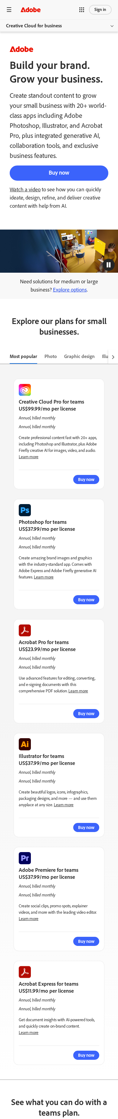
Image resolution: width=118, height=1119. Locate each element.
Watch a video (25, 189)
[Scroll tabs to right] (113, 357)
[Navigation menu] (9, 9)
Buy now (59, 172)
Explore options (70, 289)
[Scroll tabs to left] (5, 357)
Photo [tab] (50, 356)
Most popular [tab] (23, 356)
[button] (82, 10)
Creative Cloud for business (34, 26)
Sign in (100, 9)
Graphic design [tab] (79, 356)
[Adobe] (30, 9)
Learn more (28, 456)
